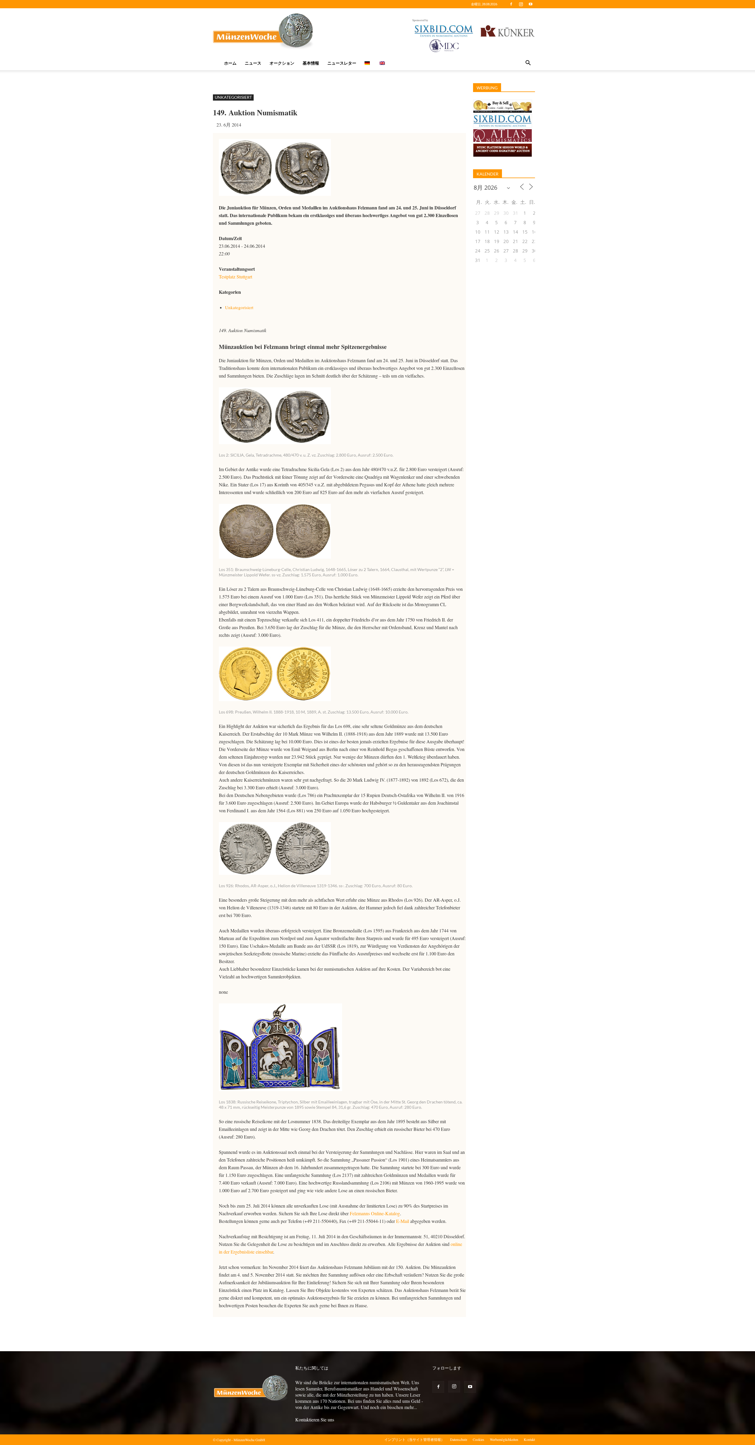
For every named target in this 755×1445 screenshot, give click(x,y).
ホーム (230, 62)
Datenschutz (458, 1439)
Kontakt (529, 1439)
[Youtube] (530, 4)
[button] (528, 63)
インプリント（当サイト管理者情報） (414, 1439)
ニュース (253, 62)
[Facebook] (511, 4)
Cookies (478, 1439)
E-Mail (402, 1221)
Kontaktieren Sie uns (314, 1419)
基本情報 (311, 62)
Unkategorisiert (233, 97)
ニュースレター (341, 62)
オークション (282, 62)
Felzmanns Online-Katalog (375, 1213)
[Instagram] (520, 4)
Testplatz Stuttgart (235, 276)
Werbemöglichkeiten (504, 1439)
